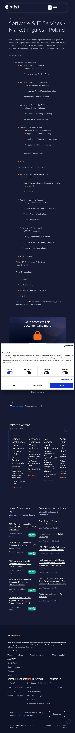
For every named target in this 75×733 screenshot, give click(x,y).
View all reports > (16, 428)
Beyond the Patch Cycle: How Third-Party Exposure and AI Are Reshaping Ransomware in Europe (52, 581)
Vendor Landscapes (15, 695)
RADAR (11, 683)
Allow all (61, 385)
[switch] (28, 372)
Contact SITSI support (58, 687)
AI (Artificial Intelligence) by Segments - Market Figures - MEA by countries (22, 527)
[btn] (9, 430)
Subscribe (57, 714)
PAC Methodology (34, 695)
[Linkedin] (37, 654)
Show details (65, 379)
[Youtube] (60, 654)
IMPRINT (49, 725)
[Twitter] (15, 654)
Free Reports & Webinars (37, 683)
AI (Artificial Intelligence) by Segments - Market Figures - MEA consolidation (22, 545)
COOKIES (57, 725)
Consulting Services (15, 687)
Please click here (22, 302)
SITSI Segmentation (35, 691)
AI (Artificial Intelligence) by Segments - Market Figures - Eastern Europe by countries (20, 600)
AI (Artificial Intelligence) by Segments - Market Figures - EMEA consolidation (20, 582)
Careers (11, 671)
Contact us (54, 683)
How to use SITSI (34, 699)
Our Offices (12, 663)
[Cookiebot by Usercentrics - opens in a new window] (65, 346)
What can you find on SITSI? (38, 703)
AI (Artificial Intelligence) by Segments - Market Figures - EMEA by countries (20, 564)
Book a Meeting (14, 667)
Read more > (16, 487)
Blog (29, 687)
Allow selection (37, 385)
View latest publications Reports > (22, 516)
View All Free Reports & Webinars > (48, 513)
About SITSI (12, 675)
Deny (13, 385)
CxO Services (13, 691)
